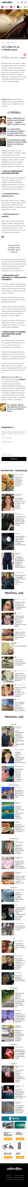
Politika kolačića (19, 1179)
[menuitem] (21, 2)
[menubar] (22, 2)
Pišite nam (8, 1175)
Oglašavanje (9, 1179)
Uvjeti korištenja (19, 1175)
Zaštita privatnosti (20, 1177)
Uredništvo (9, 1177)
